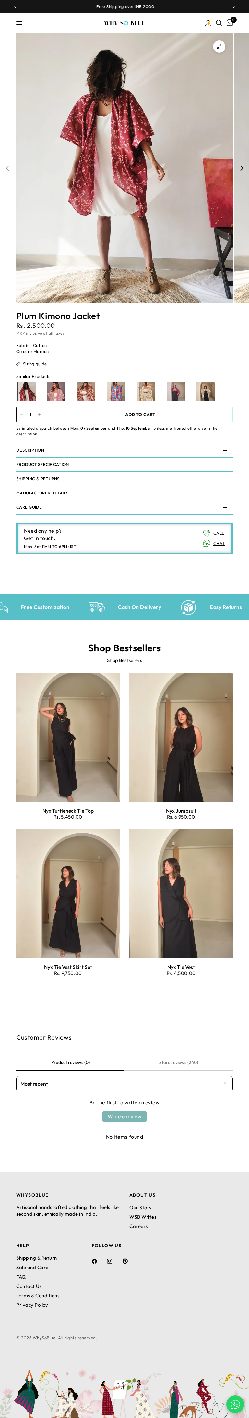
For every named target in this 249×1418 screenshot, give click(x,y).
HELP (23, 1245)
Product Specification (42, 464)
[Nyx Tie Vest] (181, 893)
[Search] (219, 23)
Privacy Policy (32, 1305)
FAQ (21, 1277)
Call (218, 533)
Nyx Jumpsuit (181, 810)
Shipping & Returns (38, 478)
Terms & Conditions (37, 1295)
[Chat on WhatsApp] (235, 1404)
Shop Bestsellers (124, 660)
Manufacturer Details (42, 492)
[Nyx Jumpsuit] (181, 737)
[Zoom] (219, 46)
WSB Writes (142, 1217)
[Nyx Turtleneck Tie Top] (68, 737)
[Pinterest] (130, 1261)
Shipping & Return (36, 1258)
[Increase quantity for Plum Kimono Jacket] (39, 414)
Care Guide (29, 507)
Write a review (124, 1116)
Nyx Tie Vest (181, 967)
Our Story (140, 1207)
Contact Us (29, 1286)
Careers (138, 1226)
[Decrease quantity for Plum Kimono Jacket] (21, 414)
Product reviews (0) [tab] (70, 1062)
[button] (27, 391)
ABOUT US (142, 1195)
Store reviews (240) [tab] (178, 1062)
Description (30, 450)
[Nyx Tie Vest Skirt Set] (68, 893)
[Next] (241, 168)
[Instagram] (114, 1261)
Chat (219, 543)
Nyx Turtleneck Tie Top (68, 810)
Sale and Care (32, 1267)
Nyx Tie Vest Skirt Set (68, 967)
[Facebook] (99, 1261)
